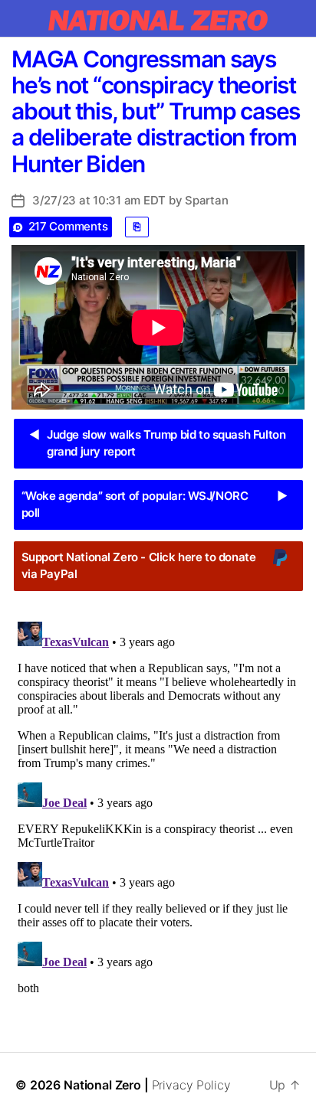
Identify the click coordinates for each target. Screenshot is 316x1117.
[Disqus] (158, 807)
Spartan (206, 200)
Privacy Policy (191, 1085)
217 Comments (68, 226)
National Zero (102, 1085)
